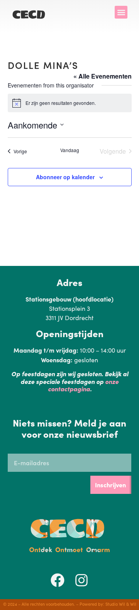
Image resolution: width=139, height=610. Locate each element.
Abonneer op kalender (65, 177)
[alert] (70, 103)
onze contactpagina (83, 385)
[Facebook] (57, 580)
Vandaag (69, 150)
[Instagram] (82, 580)
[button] (121, 12)
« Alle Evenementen (102, 76)
